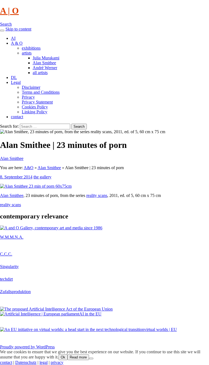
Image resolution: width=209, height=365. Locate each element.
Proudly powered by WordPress (27, 347)
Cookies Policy (35, 107)
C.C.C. (6, 254)
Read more (78, 357)
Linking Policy (34, 112)
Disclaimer (31, 87)
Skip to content (18, 29)
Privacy (28, 97)
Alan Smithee (44, 62)
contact (17, 116)
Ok (63, 357)
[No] (91, 358)
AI (13, 38)
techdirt (6, 279)
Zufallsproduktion (15, 291)
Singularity (9, 266)
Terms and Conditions (41, 92)
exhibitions (31, 48)
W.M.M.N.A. (11, 237)
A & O (17, 43)
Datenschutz (25, 362)
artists (27, 53)
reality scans (96, 195)
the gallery (42, 177)
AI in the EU (90, 314)
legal (43, 362)
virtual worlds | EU (160, 329)
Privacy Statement (37, 102)
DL (14, 77)
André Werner (45, 67)
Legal (16, 82)
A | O (9, 11)
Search (6, 24)
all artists (40, 72)
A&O (28, 167)
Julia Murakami (46, 58)
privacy (57, 362)
